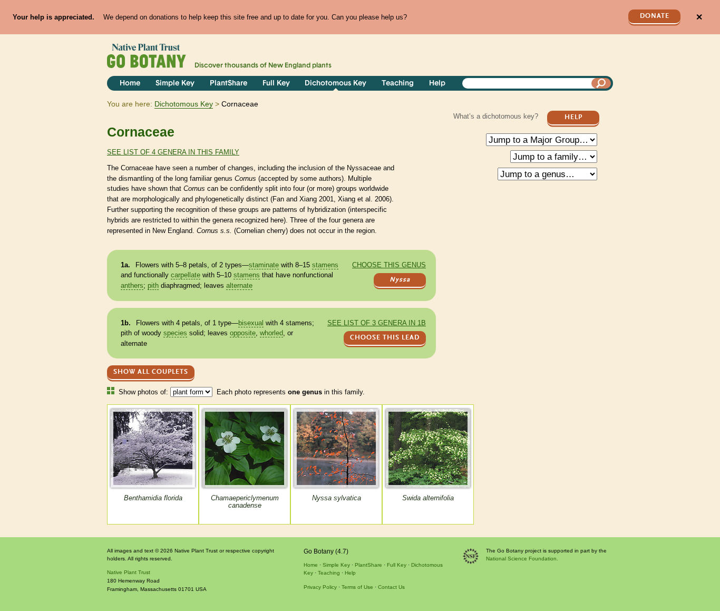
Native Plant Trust (128, 572)
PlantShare (228, 84)
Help (437, 84)
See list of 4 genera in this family (173, 152)
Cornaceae (140, 132)
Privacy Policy (320, 587)
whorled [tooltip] (271, 333)
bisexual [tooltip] (251, 323)
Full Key (276, 84)
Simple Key (174, 84)
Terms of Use (357, 587)
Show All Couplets (150, 371)
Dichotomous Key (335, 84)
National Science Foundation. (522, 558)
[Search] (601, 83)
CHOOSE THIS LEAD (385, 337)
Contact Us (391, 587)
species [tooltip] (175, 333)
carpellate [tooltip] (185, 275)
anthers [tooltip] (132, 285)
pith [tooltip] (153, 285)
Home (130, 84)
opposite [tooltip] (243, 333)
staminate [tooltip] (264, 265)
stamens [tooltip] (325, 265)
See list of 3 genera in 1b (376, 323)
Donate (654, 16)
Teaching (398, 84)
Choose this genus (389, 265)
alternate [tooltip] (239, 285)
